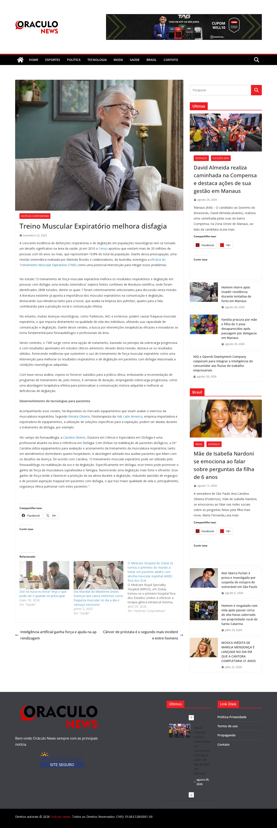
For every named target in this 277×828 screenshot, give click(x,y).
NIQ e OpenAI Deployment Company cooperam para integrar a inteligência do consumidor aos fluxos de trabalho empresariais (223, 363)
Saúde (135, 60)
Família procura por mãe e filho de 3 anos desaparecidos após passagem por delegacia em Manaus (239, 328)
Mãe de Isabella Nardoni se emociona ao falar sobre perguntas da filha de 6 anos (224, 465)
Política (74, 60)
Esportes (52, 60)
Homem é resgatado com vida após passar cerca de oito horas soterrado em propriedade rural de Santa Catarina (239, 615)
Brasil (152, 60)
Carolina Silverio (74, 437)
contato (171, 60)
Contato (223, 744)
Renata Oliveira (79, 416)
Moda (118, 60)
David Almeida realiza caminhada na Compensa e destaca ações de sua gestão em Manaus (225, 179)
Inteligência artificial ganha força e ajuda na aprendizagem (58, 635)
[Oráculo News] (20, 60)
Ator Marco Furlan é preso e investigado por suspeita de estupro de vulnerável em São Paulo (239, 580)
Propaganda (226, 735)
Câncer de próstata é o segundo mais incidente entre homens (140, 635)
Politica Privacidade (231, 717)
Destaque (201, 158)
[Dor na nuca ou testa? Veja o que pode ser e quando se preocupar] (44, 575)
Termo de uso (227, 726)
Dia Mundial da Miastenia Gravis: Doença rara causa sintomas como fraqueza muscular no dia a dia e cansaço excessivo (98, 598)
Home (33, 60)
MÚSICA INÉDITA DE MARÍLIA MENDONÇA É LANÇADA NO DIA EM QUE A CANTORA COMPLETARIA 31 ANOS (238, 652)
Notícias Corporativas (35, 216)
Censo (103, 248)
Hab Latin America (129, 416)
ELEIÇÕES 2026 (221, 158)
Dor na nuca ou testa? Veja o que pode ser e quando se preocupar (42, 593)
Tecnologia (97, 60)
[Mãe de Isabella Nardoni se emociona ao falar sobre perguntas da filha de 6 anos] (226, 419)
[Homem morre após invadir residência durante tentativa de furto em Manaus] (204, 297)
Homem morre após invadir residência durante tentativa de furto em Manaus (236, 294)
